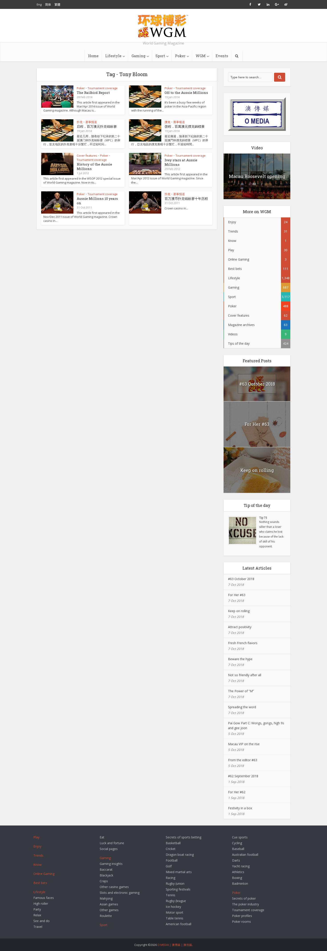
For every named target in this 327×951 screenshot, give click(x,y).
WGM (201, 55)
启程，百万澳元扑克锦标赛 (97, 126)
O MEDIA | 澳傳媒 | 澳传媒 (174, 945)
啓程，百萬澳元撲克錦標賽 (185, 126)
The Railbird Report (93, 92)
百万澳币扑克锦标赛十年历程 (186, 198)
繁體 (57, 4)
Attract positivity (239, 627)
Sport (160, 55)
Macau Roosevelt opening (257, 176)
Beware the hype (240, 659)
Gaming (138, 55)
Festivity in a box (240, 808)
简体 (48, 4)
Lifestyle (113, 55)
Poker (180, 55)
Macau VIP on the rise (244, 744)
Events (222, 55)
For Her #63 (256, 424)
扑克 (80, 122)
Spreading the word (242, 707)
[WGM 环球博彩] (163, 25)
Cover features (87, 156)
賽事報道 (179, 122)
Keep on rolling (257, 470)
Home (93, 55)
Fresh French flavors (242, 643)
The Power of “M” (241, 691)
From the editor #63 (242, 760)
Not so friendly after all (244, 675)
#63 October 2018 (257, 384)
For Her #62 (236, 792)
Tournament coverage (103, 88)
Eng (39, 4)
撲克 (167, 122)
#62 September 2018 (243, 776)
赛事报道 (91, 122)
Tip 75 (263, 517)
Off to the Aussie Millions (186, 92)
